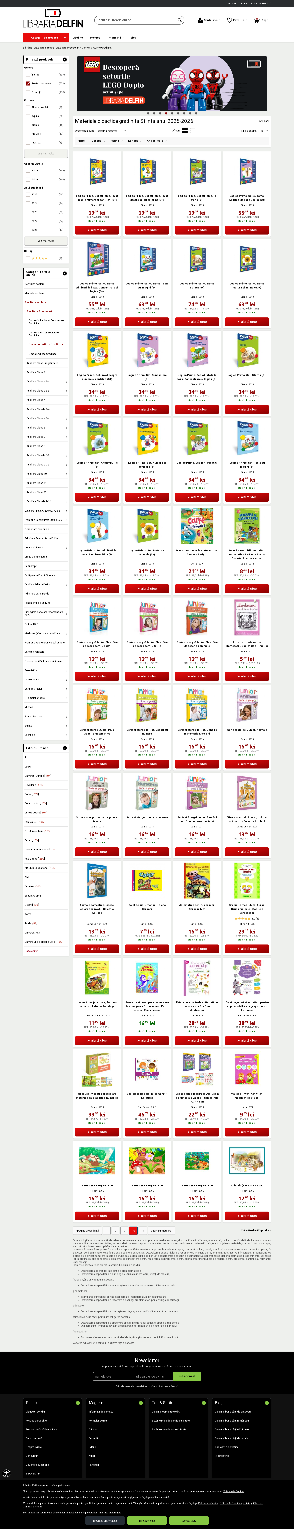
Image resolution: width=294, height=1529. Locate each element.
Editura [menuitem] (133, 140)
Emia (143, 924)
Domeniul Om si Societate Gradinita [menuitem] (44, 334)
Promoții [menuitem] (95, 37)
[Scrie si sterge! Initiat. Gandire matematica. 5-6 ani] (197, 722)
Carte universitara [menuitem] (34, 651)
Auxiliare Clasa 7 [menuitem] (36, 436)
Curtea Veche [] (36, 812)
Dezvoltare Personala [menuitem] (37, 529)
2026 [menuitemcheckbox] (47, 229)
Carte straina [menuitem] (32, 679)
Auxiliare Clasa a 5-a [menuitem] (38, 418)
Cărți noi (93, 1429)
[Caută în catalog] (180, 20)
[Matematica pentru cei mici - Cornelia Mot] (197, 897)
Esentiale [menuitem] (30, 734)
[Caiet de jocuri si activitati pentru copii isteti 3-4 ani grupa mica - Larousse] (247, 994)
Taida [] (31, 923)
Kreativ (93, 1191)
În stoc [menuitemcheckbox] (48, 74)
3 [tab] (160, 113)
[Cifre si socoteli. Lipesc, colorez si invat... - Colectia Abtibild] (247, 809)
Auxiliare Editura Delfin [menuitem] (37, 584)
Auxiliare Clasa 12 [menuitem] (37, 492)
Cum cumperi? (34, 1438)
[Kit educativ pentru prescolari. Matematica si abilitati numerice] (97, 1086)
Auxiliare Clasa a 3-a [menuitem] (38, 390)
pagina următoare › (162, 1230)
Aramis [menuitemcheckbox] (47, 124)
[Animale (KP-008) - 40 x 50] (247, 1177)
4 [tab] (166, 113)
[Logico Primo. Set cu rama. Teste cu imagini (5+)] (147, 275)
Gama (243, 564)
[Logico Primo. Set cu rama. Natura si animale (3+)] (247, 275)
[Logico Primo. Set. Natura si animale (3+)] (147, 543)
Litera (194, 564)
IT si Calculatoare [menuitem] (35, 697)
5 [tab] (172, 113)
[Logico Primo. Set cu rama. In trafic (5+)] (197, 188)
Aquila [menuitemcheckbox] (47, 115)
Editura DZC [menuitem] (31, 624)
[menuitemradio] (192, 130)
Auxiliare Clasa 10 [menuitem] (37, 473)
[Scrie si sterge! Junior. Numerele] (147, 809)
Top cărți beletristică (227, 1446)
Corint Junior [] (36, 803)
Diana (94, 205)
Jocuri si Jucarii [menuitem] (34, 547)
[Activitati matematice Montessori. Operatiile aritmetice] (247, 634)
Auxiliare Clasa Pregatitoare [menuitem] (42, 363)
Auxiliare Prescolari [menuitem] (39, 311)
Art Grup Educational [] (40, 867)
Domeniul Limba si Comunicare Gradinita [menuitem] (46, 322)
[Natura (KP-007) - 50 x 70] (197, 1177)
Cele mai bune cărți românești (232, 1420)
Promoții (93, 1438)
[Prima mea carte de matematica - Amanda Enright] (197, 543)
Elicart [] (32, 904)
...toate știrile (222, 1455)
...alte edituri (31, 950)
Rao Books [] (35, 858)
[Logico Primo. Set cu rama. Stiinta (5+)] (197, 275)
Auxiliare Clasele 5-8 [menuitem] (38, 455)
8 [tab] (190, 113)
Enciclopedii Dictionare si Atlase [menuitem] (43, 661)
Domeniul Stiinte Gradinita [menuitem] (46, 344)
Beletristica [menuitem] (31, 670)
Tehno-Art (244, 924)
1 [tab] (148, 113)
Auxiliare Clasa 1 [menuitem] (36, 372)
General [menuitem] (97, 140)
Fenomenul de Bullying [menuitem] (38, 602)
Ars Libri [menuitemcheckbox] (47, 133)
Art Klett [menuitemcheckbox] (47, 142)
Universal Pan (32, 932)
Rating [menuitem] (115, 140)
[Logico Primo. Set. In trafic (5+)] (197, 455)
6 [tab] (178, 113)
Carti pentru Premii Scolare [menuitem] (40, 575)
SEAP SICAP (33, 1473)
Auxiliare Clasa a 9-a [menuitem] (38, 464)
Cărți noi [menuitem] (78, 37)
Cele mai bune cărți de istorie (231, 1438)
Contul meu (211, 20)
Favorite (238, 20)
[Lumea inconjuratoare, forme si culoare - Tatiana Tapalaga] (97, 994)
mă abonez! (187, 1376)
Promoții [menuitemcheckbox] (48, 92)
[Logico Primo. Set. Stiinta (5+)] (247, 367)
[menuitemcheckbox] (47, 258)
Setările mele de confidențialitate (171, 1420)
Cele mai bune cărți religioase (232, 1429)
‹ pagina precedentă (87, 1230)
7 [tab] (184, 113)
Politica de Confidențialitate (235, 1503)
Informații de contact (101, 1411)
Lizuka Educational (93, 1015)
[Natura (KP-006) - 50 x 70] (147, 1177)
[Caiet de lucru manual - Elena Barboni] (147, 897)
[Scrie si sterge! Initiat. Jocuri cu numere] (147, 722)
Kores (28, 914)
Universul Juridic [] (38, 775)
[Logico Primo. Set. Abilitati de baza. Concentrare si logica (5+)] (197, 367)
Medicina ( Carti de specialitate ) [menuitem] (43, 633)
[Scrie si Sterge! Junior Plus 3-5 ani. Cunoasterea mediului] (197, 809)
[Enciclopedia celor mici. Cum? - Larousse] (147, 1086)
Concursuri (32, 1455)
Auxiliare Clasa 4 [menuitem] (36, 399)
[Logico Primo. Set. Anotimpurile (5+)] (97, 455)
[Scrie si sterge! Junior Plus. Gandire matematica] (97, 722)
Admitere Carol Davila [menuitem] (37, 593)
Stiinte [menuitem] (28, 725)
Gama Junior (244, 826)
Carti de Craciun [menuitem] (34, 688)
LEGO (28, 766)
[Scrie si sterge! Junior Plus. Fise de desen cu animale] (197, 634)
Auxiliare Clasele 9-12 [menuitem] (39, 501)
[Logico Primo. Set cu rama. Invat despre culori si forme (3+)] (147, 188)
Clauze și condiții (35, 1411)
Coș (262, 19)
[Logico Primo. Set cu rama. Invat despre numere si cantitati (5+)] (97, 188)
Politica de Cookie (233, 1491)
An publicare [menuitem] (155, 140)
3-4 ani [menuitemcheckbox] (48, 170)
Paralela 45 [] (34, 821)
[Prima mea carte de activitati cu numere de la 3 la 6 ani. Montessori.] (197, 994)
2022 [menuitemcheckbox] (47, 221)
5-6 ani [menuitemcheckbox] (48, 179)
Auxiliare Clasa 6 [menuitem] (36, 427)
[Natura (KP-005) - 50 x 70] (97, 1177)
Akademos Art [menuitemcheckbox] (47, 107)
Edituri (92, 1446)
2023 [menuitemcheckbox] (47, 212)
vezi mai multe (46, 153)
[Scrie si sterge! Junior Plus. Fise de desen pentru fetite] (147, 634)
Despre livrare (34, 1446)
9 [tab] (196, 113)
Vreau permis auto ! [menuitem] (36, 556)
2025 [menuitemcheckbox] (47, 194)
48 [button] (262, 130)
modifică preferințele (105, 1520)
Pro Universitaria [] (38, 831)
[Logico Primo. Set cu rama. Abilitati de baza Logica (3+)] (247, 188)
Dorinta (144, 1015)
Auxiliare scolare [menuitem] (35, 302)
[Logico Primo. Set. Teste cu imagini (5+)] (247, 455)
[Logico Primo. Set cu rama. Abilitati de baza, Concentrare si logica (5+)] (97, 275)
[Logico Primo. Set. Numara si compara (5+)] (147, 455)
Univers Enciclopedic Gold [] (43, 941)
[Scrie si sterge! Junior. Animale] (247, 722)
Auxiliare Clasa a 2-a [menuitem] (38, 381)
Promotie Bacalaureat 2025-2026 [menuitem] (43, 519)
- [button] (65, 60)
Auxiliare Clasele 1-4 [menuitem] (38, 409)
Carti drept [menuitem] (31, 566)
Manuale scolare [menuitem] (34, 293)
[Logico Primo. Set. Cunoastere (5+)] (147, 367)
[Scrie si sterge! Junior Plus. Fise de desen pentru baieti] (97, 634)
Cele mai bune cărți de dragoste (233, 1411)
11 (142, 1230)
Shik (27, 877)
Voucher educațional (38, 1464)
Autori (92, 1455)
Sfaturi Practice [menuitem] (33, 716)
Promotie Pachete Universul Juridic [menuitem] (45, 642)
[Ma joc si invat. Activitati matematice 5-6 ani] (247, 1086)
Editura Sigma (33, 895)
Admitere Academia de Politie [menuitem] (41, 538)
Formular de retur (98, 1420)
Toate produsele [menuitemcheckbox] (48, 83)
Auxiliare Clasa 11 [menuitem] (37, 482)
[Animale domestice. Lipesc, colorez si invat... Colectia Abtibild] (97, 897)
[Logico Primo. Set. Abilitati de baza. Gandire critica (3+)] (97, 543)
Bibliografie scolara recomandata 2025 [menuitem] (44, 613)
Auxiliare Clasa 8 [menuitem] (36, 445)
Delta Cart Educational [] (41, 849)
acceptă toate (189, 1520)
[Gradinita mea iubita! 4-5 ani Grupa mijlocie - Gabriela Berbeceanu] (247, 897)
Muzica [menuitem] (29, 707)
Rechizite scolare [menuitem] (34, 283)
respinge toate (147, 1520)
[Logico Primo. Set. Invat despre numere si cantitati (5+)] (97, 367)
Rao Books (243, 1015)
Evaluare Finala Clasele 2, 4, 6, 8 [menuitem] (42, 510)
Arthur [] (32, 840)
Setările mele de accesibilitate (169, 1429)
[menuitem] (46, 37)
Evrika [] (32, 794)
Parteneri (94, 1464)
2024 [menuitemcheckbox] (47, 203)
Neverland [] (34, 784)
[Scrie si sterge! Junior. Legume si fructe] (97, 809)
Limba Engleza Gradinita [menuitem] (43, 353)
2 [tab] (154, 113)
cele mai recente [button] (107, 130)
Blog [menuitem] (133, 37)
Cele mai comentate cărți (166, 1411)
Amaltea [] (33, 886)
